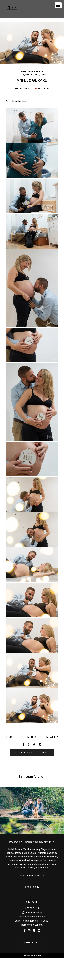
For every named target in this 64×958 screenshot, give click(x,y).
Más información (32, 875)
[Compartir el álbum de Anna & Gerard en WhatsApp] (29, 744)
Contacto (32, 942)
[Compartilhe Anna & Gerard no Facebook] (23, 744)
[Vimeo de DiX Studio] (39, 930)
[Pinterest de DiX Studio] (34, 930)
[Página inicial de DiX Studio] (12, 8)
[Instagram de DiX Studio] (29, 930)
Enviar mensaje (34, 912)
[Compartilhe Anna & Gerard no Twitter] (34, 744)
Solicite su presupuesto (32, 752)
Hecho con (32, 955)
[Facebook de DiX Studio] (25, 930)
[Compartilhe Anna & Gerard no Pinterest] (40, 744)
